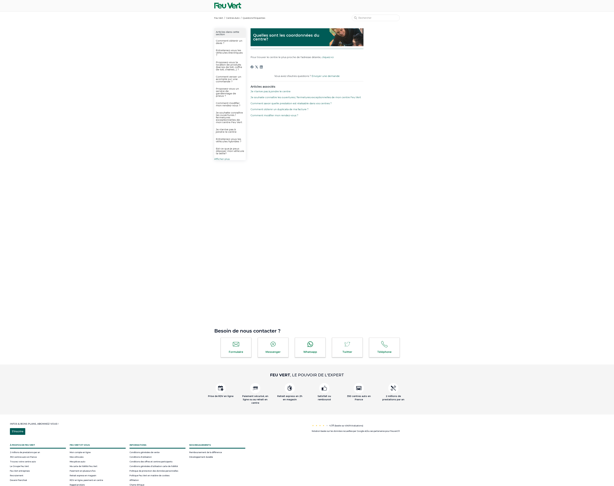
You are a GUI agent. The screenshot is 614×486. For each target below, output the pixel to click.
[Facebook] (252, 67)
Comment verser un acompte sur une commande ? (228, 79)
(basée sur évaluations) (349, 425)
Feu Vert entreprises (20, 471)
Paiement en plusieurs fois (82, 471)
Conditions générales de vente (145, 452)
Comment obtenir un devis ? (229, 42)
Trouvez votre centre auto (23, 461)
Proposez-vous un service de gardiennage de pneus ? (227, 92)
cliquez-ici (328, 57)
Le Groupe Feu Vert (19, 466)
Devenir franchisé (18, 480)
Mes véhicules (76, 457)
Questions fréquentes (254, 18)
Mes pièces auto (77, 461)
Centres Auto (233, 18)
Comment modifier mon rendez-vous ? (228, 104)
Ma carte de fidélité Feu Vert (83, 466)
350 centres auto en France (23, 457)
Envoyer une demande (326, 76)
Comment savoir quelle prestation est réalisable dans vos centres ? (291, 103)
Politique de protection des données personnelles (154, 471)
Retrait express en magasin (83, 475)
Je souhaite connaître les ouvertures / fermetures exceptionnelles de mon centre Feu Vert (229, 117)
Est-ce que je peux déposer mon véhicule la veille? (230, 151)
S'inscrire (17, 431)
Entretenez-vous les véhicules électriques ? (229, 53)
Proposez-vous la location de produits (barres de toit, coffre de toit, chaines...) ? (229, 66)
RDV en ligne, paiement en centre (86, 480)
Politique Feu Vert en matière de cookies (149, 475)
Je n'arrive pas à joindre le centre (226, 130)
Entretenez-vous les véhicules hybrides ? (228, 140)
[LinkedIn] (261, 67)
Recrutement (16, 475)
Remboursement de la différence (205, 452)
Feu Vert (218, 18)
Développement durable (201, 457)
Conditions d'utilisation (141, 457)
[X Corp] (256, 67)
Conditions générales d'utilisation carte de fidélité (154, 466)
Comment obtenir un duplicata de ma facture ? (279, 109)
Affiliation (134, 480)
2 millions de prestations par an (25, 452)
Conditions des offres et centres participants (151, 461)
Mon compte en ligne (80, 452)
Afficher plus (222, 159)
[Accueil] (227, 6)
